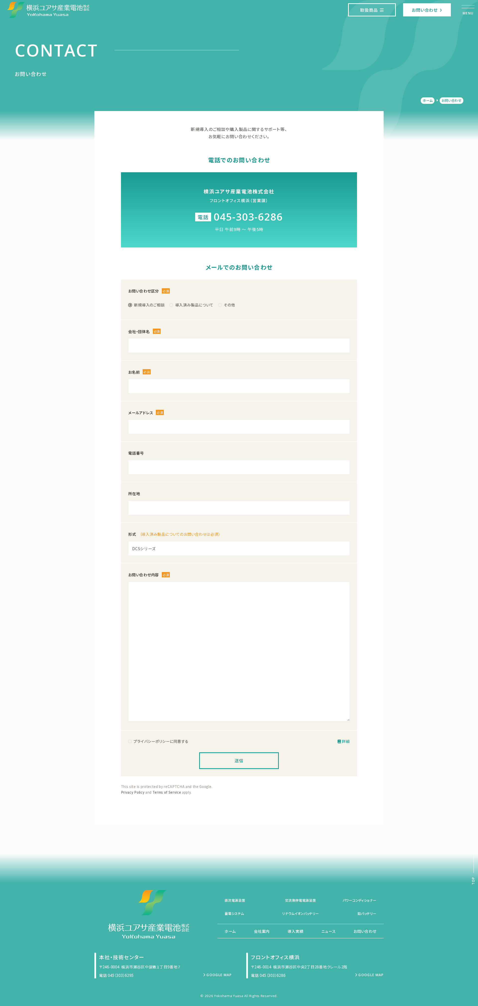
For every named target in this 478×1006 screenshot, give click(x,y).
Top (473, 881)
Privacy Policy (132, 792)
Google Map (219, 975)
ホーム (427, 100)
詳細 (346, 741)
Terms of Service (167, 792)
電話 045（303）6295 (116, 975)
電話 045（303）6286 (268, 975)
